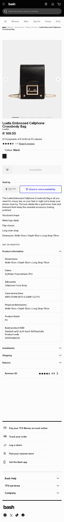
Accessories (19, 27)
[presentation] (5, 21)
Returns (6, 362)
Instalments (8, 348)
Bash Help (10, 478)
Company (10, 492)
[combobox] (32, 11)
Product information (13, 251)
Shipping (7, 355)
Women (10, 27)
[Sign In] (52, 4)
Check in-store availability (42, 189)
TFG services (12, 485)
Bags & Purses (31, 27)
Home (5, 27)
